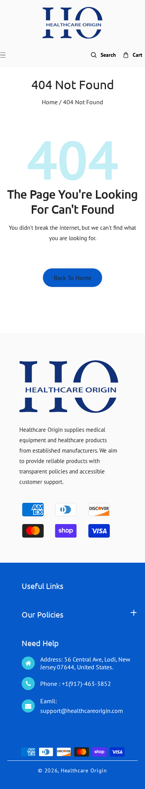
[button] (7, 55)
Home (50, 102)
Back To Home (72, 278)
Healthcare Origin (84, 770)
